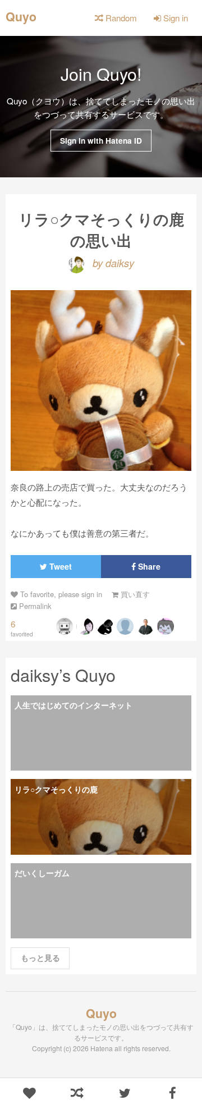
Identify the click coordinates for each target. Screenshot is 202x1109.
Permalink (34, 606)
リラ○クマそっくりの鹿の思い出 (101, 229)
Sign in (174, 18)
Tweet (59, 566)
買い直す (134, 594)
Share (148, 566)
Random (120, 18)
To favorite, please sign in (60, 594)
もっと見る (40, 957)
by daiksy (112, 262)
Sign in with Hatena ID (101, 140)
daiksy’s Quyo (63, 674)
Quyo (21, 16)
